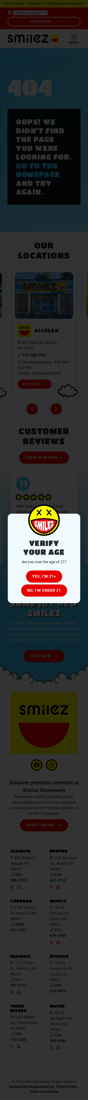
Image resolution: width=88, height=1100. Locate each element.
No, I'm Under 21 (44, 590)
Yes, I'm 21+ (44, 576)
